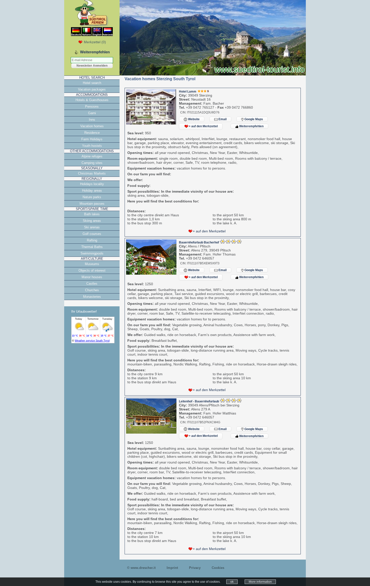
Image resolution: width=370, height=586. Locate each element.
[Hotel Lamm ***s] (151, 123)
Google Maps (253, 119)
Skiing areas (92, 221)
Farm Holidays (91, 139)
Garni (92, 113)
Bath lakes (92, 214)
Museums (92, 264)
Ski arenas (92, 227)
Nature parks (92, 197)
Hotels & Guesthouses (92, 100)
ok (232, 581)
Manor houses (92, 277)
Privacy (195, 568)
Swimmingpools (92, 253)
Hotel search (92, 83)
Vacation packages (92, 89)
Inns (92, 119)
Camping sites (92, 163)
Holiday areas (92, 190)
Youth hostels (92, 146)
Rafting (92, 240)
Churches (92, 290)
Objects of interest (92, 270)
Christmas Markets (92, 173)
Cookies (218, 568)
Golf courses (92, 234)
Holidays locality (92, 184)
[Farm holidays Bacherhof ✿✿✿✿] (151, 273)
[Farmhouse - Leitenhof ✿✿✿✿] (151, 432)
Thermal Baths (92, 247)
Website (193, 119)
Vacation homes (92, 126)
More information (260, 581)
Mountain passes (92, 203)
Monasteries (92, 297)
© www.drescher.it (141, 568)
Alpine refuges (92, 156)
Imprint (172, 568)
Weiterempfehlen (251, 126)
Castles (91, 283)
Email (222, 119)
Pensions (92, 106)
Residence (92, 133)
